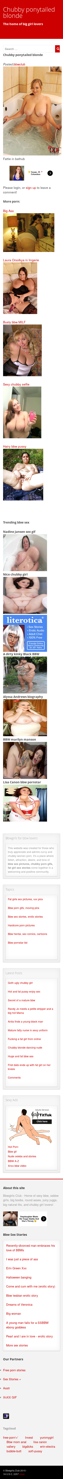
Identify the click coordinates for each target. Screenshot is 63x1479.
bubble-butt (14, 1451)
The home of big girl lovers (23, 24)
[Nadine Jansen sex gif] (25, 570)
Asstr (6, 1388)
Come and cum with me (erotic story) (30, 1286)
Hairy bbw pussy (14, 446)
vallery (11, 1446)
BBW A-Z (13, 1161)
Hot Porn (13, 1147)
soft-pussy (35, 1451)
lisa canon (40, 1442)
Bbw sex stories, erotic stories (25, 916)
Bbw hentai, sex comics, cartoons (27, 934)
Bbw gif (12, 1151)
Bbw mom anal (16, 1442)
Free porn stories (14, 1370)
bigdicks (27, 1446)
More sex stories (17, 1345)
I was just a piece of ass (22, 1259)
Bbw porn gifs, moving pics (23, 908)
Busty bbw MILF (14, 322)
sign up (31, 187)
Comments (14, 1077)
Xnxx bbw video (17, 1166)
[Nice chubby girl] (25, 612)
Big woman (13, 1313)
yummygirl (47, 1437)
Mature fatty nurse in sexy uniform (28, 1030)
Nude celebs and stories (22, 1156)
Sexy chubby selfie (16, 384)
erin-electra (47, 1446)
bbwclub (19, 64)
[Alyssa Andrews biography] (25, 735)
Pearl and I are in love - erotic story (29, 1336)
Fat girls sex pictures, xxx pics (25, 899)
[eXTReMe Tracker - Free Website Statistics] (6, 1417)
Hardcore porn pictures (21, 925)
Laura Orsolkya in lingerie (21, 260)
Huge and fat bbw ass (20, 1056)
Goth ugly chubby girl (20, 983)
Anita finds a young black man (25, 1021)
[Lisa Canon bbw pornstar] (25, 820)
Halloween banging (18, 1277)
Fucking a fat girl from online (24, 1039)
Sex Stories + (12, 1379)
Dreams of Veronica (19, 1304)
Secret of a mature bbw (21, 1000)
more (22, 1474)
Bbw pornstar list (17, 942)
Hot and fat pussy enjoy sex (24, 991)
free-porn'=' (10, 1437)
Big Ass (8, 210)
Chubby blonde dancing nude (25, 1047)
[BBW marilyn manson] (25, 777)
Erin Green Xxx (16, 1268)
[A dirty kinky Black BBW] (25, 692)
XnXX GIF (10, 1397)
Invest (29, 1437)
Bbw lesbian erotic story (22, 1295)
